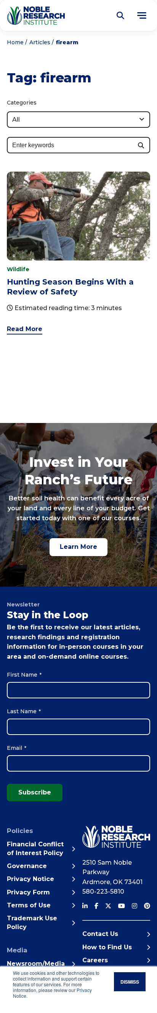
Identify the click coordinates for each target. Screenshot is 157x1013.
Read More (24, 329)
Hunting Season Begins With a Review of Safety (70, 286)
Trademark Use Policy (32, 922)
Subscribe (34, 792)
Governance (27, 866)
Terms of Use (29, 905)
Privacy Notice (30, 879)
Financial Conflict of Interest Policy (35, 848)
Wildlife (18, 269)
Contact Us (100, 933)
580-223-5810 (103, 891)
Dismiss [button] (129, 981)
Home (15, 42)
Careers (95, 960)
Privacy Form (28, 892)
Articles (39, 42)
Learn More (78, 546)
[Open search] (120, 16)
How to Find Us (107, 947)
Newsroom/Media (36, 963)
